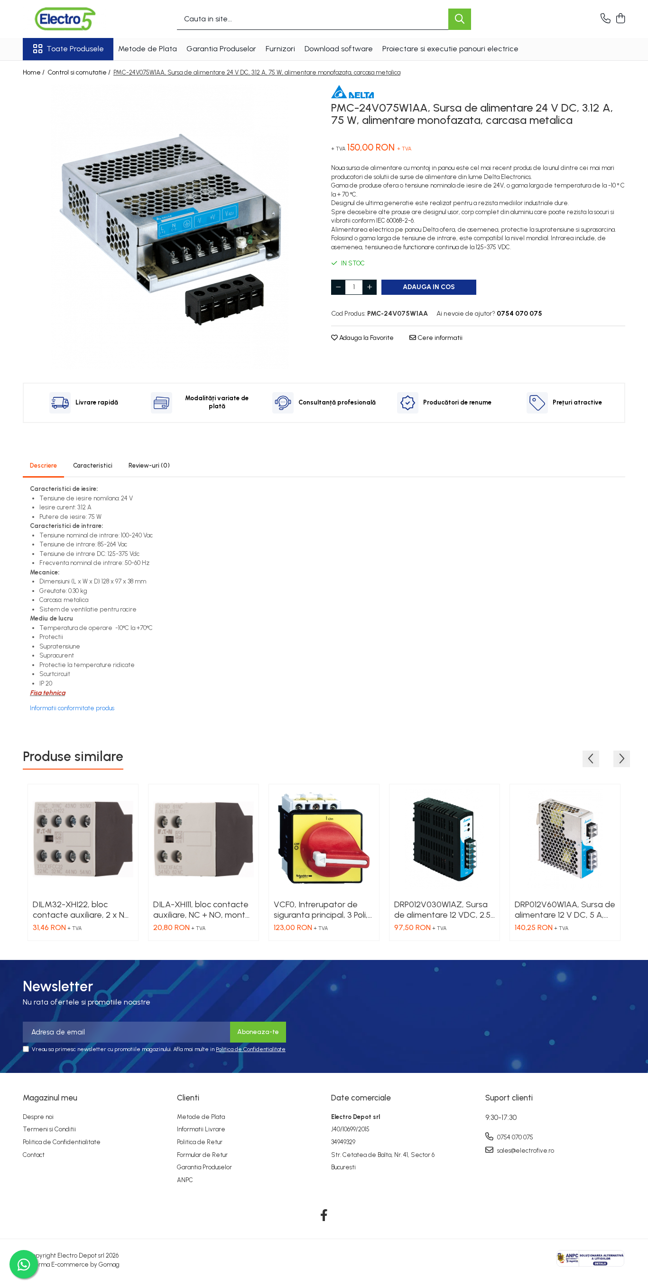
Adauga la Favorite (366, 338)
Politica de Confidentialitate (251, 1049)
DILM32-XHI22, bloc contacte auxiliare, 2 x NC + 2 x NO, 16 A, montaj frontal (81, 909)
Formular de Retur (202, 1154)
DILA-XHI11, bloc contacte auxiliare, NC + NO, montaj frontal (202, 909)
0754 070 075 (514, 1137)
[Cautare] (459, 19)
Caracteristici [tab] (92, 465)
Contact (34, 1154)
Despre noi (38, 1116)
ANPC (185, 1180)
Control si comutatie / (79, 72)
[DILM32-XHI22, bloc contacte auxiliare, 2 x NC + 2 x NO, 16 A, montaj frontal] (83, 839)
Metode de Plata (147, 48)
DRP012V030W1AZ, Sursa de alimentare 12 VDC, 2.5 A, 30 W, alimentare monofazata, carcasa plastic (442, 909)
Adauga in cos (429, 287)
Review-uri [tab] (149, 465)
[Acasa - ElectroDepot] (70, 19)
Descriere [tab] (43, 465)
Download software (339, 48)
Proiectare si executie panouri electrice (450, 48)
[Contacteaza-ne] (606, 19)
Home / (34, 72)
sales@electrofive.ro (525, 1150)
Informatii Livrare (201, 1129)
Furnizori (280, 48)
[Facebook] (324, 1215)
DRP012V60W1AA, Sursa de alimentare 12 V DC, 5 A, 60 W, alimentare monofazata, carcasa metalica (565, 909)
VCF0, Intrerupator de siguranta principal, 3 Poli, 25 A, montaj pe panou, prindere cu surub (321, 909)
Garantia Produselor (221, 48)
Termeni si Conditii (49, 1129)
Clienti (188, 1097)
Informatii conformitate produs (72, 708)
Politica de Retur (199, 1142)
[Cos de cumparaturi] (620, 19)
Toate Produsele (75, 48)
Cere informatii (439, 338)
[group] (170, 227)
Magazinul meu (50, 1097)
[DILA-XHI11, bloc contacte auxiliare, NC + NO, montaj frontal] (203, 839)
